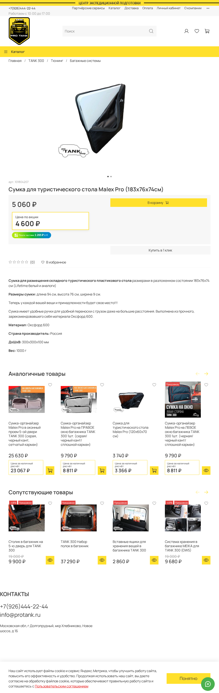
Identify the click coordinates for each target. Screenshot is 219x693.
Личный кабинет (169, 8)
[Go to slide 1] (108, 176)
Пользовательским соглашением (61, 686)
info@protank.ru (20, 614)
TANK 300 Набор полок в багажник (75, 543)
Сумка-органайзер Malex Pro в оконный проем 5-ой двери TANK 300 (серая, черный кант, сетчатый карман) (25, 434)
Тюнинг (57, 60)
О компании (192, 8)
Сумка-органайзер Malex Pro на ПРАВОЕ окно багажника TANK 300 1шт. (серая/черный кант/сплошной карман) (78, 434)
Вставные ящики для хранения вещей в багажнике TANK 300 (129, 546)
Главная (15, 60)
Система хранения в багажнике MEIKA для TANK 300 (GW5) (182, 546)
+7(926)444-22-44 (22, 8)
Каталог (115, 8)
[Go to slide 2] (111, 176)
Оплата (147, 8)
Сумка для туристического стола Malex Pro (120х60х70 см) (130, 429)
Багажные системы (85, 60)
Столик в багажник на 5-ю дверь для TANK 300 (26, 546)
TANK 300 (36, 60)
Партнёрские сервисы (88, 8)
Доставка (131, 8)
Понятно (188, 678)
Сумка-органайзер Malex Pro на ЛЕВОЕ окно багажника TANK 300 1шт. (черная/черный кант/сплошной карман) (182, 434)
